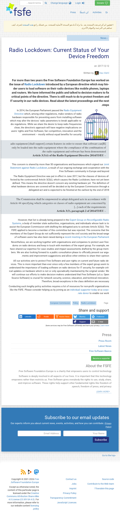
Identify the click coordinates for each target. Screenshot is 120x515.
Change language (60, 3)
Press (73, 12)
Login (78, 3)
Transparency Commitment (63, 498)
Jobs (74, 484)
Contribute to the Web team (100, 484)
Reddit (46, 317)
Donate (101, 3)
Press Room (105, 341)
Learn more (102, 391)
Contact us (71, 479)
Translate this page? (104, 488)
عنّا (106, 12)
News (103, 38)
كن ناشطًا (84, 12)
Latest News (104, 346)
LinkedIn (28, 317)
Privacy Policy (69, 493)
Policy (75, 303)
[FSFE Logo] (18, 9)
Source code (108, 479)
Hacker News (64, 317)
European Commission (60, 303)
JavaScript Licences (66, 502)
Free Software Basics (100, 351)
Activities (97, 12)
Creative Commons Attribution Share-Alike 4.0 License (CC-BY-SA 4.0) (23, 496)
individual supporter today (83, 289)
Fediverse (100, 317)
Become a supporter (101, 358)
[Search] (46, 2)
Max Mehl (104, 73)
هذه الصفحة (27, 25)
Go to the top (108, 455)
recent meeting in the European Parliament (87, 237)
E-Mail (100, 322)
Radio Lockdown (34, 84)
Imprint (72, 488)
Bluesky (82, 317)
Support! (82, 322)
